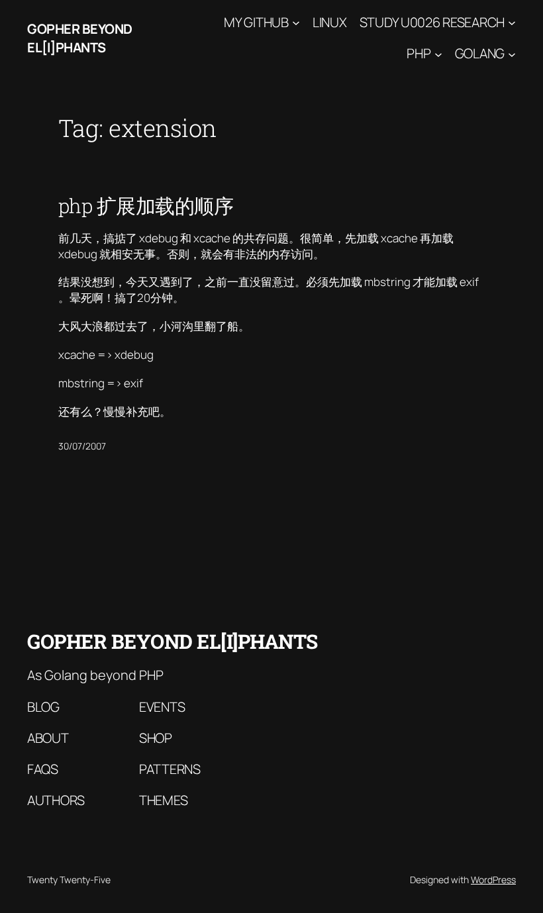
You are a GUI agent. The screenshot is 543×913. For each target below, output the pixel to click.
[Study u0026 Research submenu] (512, 22)
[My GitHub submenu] (296, 22)
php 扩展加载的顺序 (146, 206)
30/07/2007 (82, 446)
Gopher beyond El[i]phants (79, 38)
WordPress (493, 879)
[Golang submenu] (512, 54)
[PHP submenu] (438, 54)
